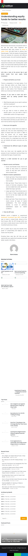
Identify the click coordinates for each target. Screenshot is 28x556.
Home (3, 10)
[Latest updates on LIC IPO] (7, 266)
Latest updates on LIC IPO (7, 272)
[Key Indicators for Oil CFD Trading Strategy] (5, 416)
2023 (2, 504)
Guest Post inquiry (14, 550)
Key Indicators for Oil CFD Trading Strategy (17, 414)
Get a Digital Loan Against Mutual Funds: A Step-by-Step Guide (17, 405)
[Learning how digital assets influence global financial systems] (5, 435)
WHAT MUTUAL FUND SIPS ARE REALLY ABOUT (7, 286)
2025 (2, 499)
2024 (2, 501)
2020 (2, 511)
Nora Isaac (5, 22)
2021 (2, 509)
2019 (2, 513)
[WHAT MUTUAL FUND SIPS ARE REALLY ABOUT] (7, 280)
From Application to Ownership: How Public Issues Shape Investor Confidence (18, 442)
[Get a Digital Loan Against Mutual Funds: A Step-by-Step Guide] (5, 407)
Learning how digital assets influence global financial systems (18, 433)
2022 (2, 506)
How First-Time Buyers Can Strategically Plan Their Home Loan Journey (18, 424)
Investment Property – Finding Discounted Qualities (20, 392)
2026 (2, 496)
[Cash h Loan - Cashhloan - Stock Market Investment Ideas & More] (7, 5)
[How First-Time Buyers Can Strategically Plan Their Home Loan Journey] (5, 426)
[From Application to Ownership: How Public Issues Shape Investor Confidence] (5, 444)
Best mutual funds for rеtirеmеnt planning (21, 272)
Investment (8, 10)
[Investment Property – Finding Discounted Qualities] (21, 333)
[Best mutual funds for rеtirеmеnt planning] (21, 266)
